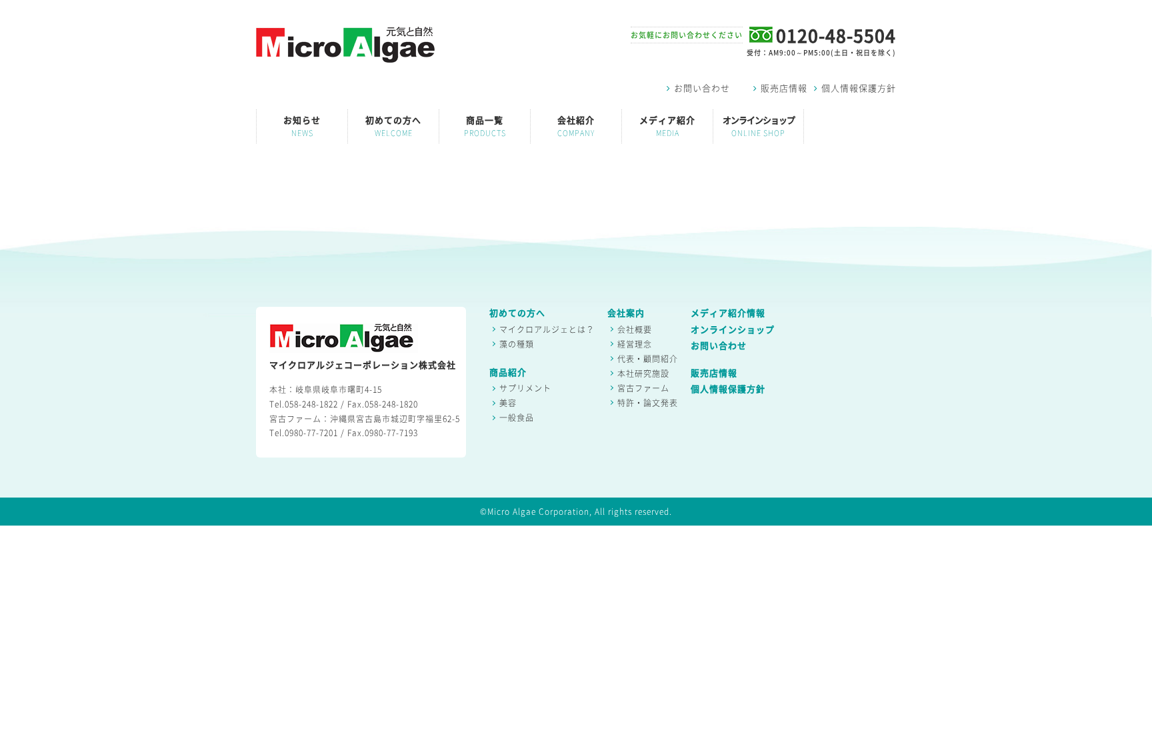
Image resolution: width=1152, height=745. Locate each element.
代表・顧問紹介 (647, 359)
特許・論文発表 (647, 403)
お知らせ (302, 126)
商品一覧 (485, 126)
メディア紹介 (667, 126)
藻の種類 (516, 344)
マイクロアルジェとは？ (547, 329)
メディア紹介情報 (728, 313)
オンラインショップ (759, 126)
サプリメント (525, 388)
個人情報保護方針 (858, 88)
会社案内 (626, 313)
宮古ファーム (643, 388)
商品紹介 (508, 372)
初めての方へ (393, 126)
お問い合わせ (702, 88)
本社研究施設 (643, 373)
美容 (508, 403)
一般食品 (516, 418)
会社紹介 (576, 126)
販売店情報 (784, 88)
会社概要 (634, 329)
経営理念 (634, 344)
